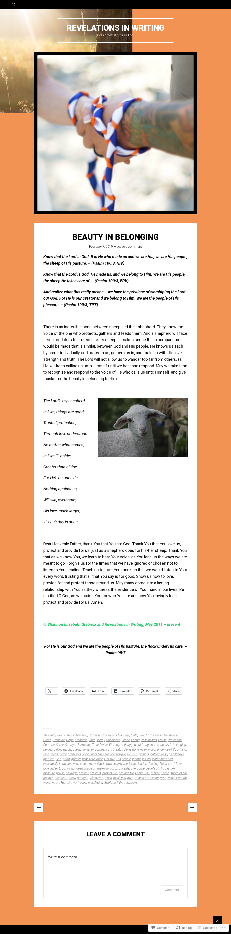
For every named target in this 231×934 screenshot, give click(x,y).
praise (60, 773)
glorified (48, 759)
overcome (138, 768)
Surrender (84, 745)
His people (123, 759)
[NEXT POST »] (192, 807)
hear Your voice (92, 759)
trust (130, 778)
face (46, 754)
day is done (131, 749)
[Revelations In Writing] (115, 133)
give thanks (176, 754)
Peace (126, 740)
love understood (54, 768)
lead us (143, 763)
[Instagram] (13, 4)
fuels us (132, 754)
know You (95, 763)
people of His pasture (160, 768)
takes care (96, 778)
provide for (126, 773)
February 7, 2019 (101, 246)
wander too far (177, 778)
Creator (117, 749)
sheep (165, 773)
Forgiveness (154, 735)
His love (109, 759)
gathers (144, 754)
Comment (172, 890)
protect (83, 773)
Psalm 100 (142, 773)
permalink (130, 782)
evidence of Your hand (171, 749)
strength (82, 778)
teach (108, 778)
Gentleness (171, 735)
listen (163, 763)
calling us (60, 749)
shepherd (61, 778)
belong (48, 749)
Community (109, 735)
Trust (95, 745)
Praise (162, 740)
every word (147, 749)
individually (50, 763)
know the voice (77, 763)
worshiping (95, 782)
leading (154, 763)
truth (163, 778)
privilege (71, 773)
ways (46, 782)
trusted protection (147, 778)
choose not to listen (81, 749)
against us (152, 745)
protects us (110, 773)
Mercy (101, 740)
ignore (136, 759)
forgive (121, 754)
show (72, 778)
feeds (54, 754)
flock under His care (95, 754)
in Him (146, 759)
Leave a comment (129, 246)
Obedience (113, 740)
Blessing (81, 735)
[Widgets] (217, 920)
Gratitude (59, 740)
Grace (47, 740)
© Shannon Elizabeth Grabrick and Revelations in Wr (89, 624)
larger (133, 763)
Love (92, 740)
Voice (104, 745)
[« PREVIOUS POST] (38, 807)
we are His (58, 782)
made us (90, 768)
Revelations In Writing (115, 28)
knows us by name (115, 763)
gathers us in (158, 754)
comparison (103, 749)
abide (140, 745)
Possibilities (149, 740)
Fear (142, 735)
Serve (60, 745)
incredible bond (162, 759)
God (58, 759)
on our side (122, 768)
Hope (70, 740)
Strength (70, 745)
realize (155, 773)
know (62, 763)
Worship (114, 745)
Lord (171, 763)
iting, (140, 624)
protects (95, 773)
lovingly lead (75, 768)
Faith (134, 735)
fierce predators (70, 754)
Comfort (94, 735)
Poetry (135, 740)
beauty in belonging (173, 745)
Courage (123, 735)
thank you (119, 778)
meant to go (105, 768)
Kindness (81, 740)
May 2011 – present (162, 624)
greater (76, 759)
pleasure (49, 773)
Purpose (49, 745)
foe (112, 754)
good (66, 759)
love (179, 763)
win (69, 782)
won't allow (80, 782)
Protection (175, 740)
